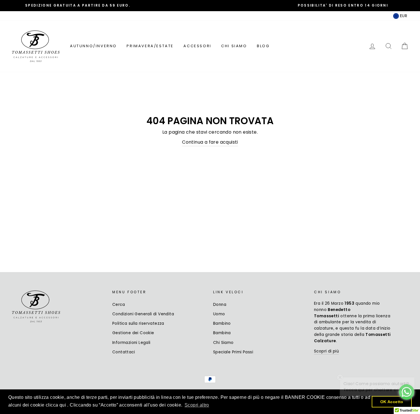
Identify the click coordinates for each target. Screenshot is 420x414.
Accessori (197, 46)
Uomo (219, 314)
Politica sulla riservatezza (138, 323)
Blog (263, 46)
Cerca (118, 304)
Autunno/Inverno (93, 46)
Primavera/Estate (150, 46)
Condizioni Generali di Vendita (143, 314)
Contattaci (123, 352)
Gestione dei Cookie (133, 333)
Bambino (222, 323)
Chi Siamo (234, 46)
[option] (77, 5)
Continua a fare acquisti (210, 142)
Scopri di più (326, 351)
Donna (219, 304)
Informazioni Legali (131, 342)
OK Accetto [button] (391, 401)
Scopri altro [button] (197, 405)
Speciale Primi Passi (233, 352)
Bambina (222, 333)
